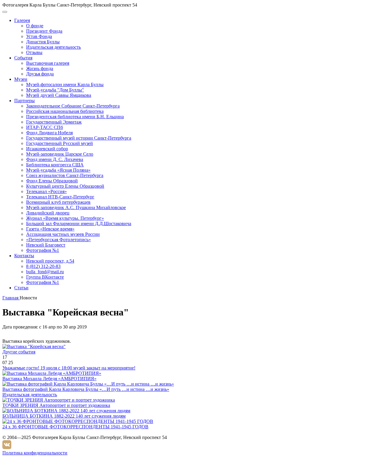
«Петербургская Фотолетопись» (58, 239)
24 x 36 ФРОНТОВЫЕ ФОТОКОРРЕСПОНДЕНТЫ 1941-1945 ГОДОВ (75, 426)
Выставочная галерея (47, 63)
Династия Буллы (43, 41)
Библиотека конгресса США (55, 164)
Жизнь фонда (39, 68)
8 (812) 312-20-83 (43, 266)
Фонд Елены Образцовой (52, 180)
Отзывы (34, 52)
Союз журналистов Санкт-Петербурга (64, 175)
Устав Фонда (39, 36)
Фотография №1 (42, 250)
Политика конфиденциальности (34, 452)
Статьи (21, 287)
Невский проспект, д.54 (50, 260)
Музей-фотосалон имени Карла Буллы (65, 84)
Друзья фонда (40, 73)
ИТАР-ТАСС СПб (44, 127)
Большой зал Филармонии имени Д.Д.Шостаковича (78, 223)
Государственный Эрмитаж (54, 121)
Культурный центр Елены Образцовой (65, 186)
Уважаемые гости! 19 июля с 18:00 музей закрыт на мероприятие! (68, 367)
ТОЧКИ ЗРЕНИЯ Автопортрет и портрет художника (56, 405)
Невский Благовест (45, 244)
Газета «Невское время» (50, 228)
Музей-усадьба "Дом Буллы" (55, 89)
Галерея (22, 20)
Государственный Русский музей (59, 143)
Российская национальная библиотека (65, 111)
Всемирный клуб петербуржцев (58, 202)
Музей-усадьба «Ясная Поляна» (58, 170)
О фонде (34, 25)
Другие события (18, 351)
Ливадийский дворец (47, 212)
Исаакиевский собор (47, 148)
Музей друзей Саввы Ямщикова (58, 95)
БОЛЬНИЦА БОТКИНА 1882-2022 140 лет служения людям (64, 415)
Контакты (24, 255)
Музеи (20, 79)
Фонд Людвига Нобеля (49, 132)
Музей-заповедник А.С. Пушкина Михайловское (76, 207)
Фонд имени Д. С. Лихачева (54, 159)
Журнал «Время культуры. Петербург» (65, 218)
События (23, 57)
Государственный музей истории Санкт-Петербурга (78, 137)
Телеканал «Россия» (46, 191)
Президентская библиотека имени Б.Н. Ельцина (75, 116)
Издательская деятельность (53, 47)
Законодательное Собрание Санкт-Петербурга (73, 105)
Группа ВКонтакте (45, 276)
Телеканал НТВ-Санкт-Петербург (60, 196)
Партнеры (24, 100)
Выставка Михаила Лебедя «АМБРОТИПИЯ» (49, 378)
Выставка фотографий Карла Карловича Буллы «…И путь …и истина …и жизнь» (85, 389)
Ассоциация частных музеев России (63, 234)
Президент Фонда (44, 31)
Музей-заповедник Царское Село (59, 154)
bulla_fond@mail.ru (45, 271)
